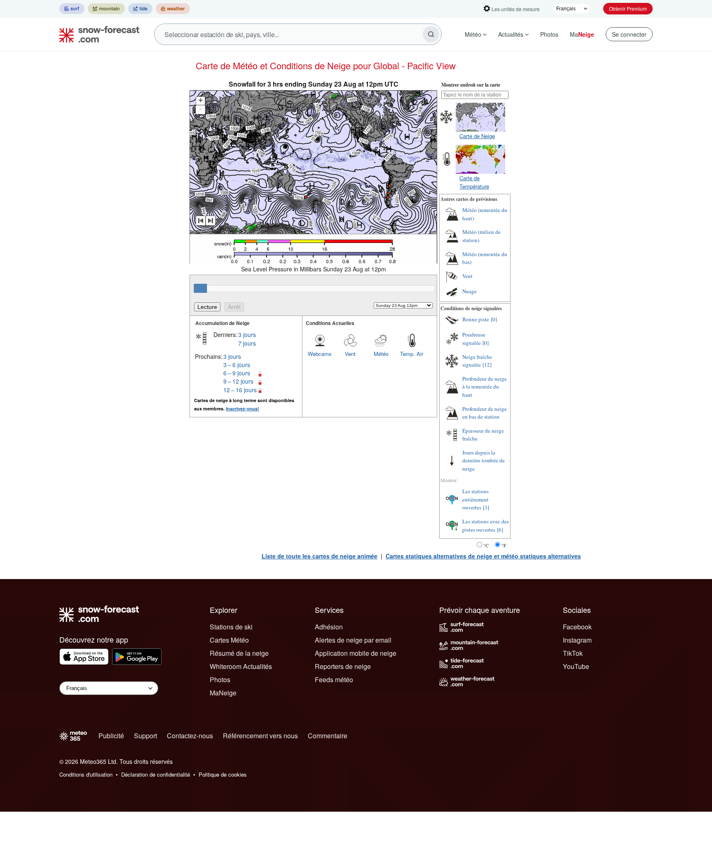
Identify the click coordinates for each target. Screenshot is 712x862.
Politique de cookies (223, 774)
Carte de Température (474, 182)
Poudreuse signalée (473, 338)
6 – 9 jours (236, 373)
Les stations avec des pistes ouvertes (485, 525)
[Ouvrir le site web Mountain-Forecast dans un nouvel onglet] (106, 8)
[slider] (200, 288)
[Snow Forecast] (96, 34)
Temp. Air (411, 354)
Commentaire (327, 735)
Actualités (510, 34)
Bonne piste (475, 319)
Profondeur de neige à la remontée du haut (484, 386)
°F (503, 545)
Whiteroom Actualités (241, 666)
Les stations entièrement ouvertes (475, 499)
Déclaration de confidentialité (155, 774)
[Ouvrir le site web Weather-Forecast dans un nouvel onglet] (173, 8)
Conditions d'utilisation (85, 774)
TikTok (573, 653)
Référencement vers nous (260, 735)
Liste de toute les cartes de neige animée (319, 556)
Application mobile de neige (355, 653)
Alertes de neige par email (353, 640)
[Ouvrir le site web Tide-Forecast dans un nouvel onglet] (140, 8)
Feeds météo (334, 679)
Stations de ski (231, 626)
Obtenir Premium (628, 8)
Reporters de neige (343, 666)
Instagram (577, 640)
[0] (494, 319)
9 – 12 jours (238, 381)
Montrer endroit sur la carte (470, 84)
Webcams (320, 354)
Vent (350, 354)
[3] (486, 507)
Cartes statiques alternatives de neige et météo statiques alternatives (483, 556)
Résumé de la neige (239, 653)
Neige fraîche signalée (477, 361)
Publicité (111, 735)
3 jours (247, 334)
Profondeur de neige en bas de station (484, 413)
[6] (500, 529)
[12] (487, 364)
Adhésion (329, 626)
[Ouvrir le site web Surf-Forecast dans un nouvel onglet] (71, 8)
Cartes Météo (229, 640)
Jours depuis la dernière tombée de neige (483, 460)
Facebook (577, 626)
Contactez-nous (190, 735)
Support (145, 735)
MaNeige (223, 692)
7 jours (247, 343)
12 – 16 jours (240, 390)
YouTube (576, 666)
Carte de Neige (477, 136)
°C (486, 545)
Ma (582, 34)
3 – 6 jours (236, 364)
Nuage (469, 291)
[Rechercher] (431, 34)
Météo (473, 34)
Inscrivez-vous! (242, 408)
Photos (549, 34)
